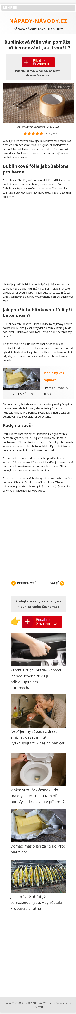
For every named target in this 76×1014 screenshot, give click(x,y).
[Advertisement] (38, 240)
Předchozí (25, 583)
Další (54, 583)
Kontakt (39, 1006)
